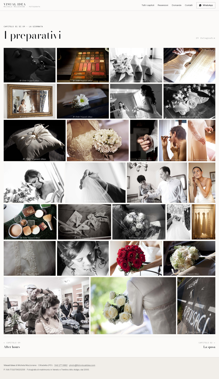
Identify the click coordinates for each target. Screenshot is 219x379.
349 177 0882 (60, 365)
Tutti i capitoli (148, 5)
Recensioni (163, 5)
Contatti (189, 5)
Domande (176, 5)
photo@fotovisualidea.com (82, 365)
